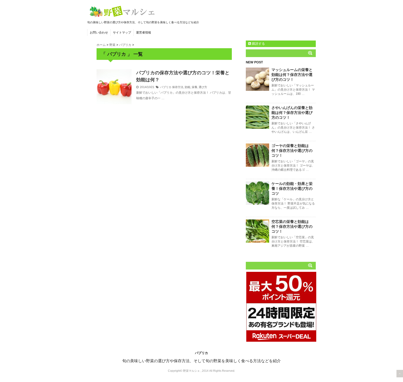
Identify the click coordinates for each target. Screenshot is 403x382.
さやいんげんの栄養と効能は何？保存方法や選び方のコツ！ (292, 112)
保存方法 (177, 87)
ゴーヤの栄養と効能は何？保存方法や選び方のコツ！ (292, 150)
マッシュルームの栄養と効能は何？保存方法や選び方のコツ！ (292, 75)
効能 (187, 87)
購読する (258, 43)
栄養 (194, 87)
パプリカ (165, 87)
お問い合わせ (99, 32)
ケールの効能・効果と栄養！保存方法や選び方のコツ (292, 188)
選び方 (203, 87)
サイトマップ (122, 32)
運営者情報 (143, 32)
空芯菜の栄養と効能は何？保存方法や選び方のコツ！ (292, 226)
